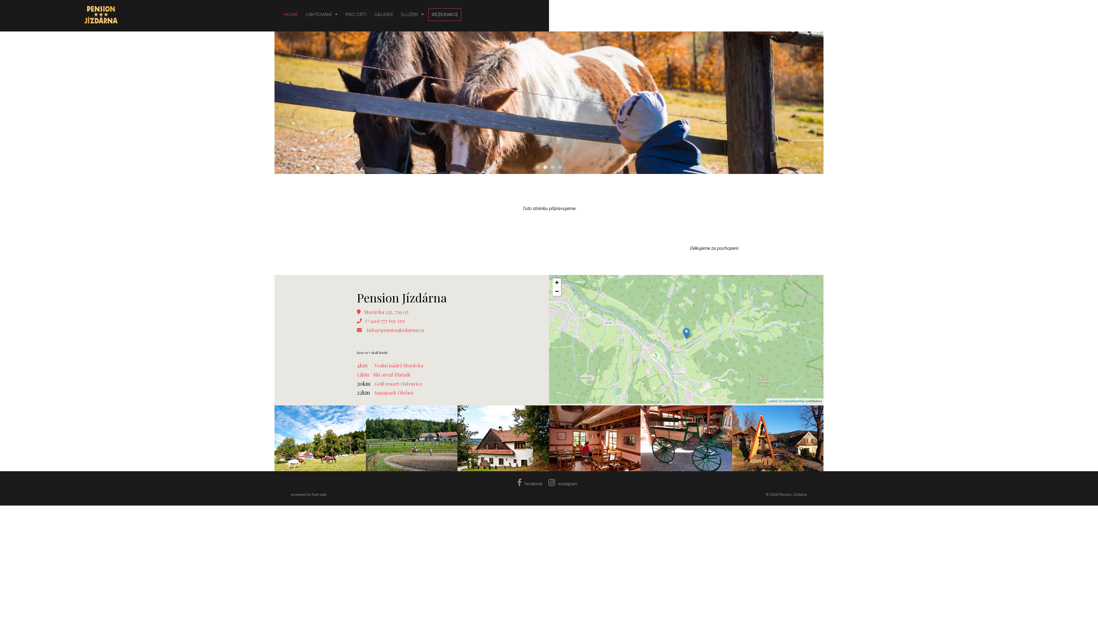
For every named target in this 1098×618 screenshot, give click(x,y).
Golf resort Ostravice (399, 383)
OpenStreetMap (794, 401)
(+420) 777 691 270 (385, 320)
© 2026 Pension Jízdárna (786, 494)
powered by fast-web (309, 494)
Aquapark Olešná (393, 392)
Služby (409, 14)
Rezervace (444, 14)
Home (290, 14)
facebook (533, 483)
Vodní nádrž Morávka (399, 365)
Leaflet (772, 401)
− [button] (557, 291)
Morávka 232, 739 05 (386, 311)
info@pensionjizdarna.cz (395, 329)
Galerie (383, 14)
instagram (567, 483)
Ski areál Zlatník (392, 374)
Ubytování (318, 14)
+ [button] (557, 282)
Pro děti (356, 14)
